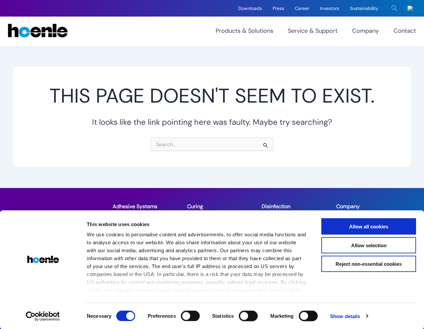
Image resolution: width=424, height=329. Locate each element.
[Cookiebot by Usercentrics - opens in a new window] (43, 316)
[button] (394, 8)
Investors (329, 8)
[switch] (190, 315)
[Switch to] (411, 8)
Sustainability (364, 8)
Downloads (250, 8)
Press (278, 8)
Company (365, 31)
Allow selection (369, 245)
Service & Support (313, 31)
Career (302, 8)
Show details (345, 316)
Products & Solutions (244, 31)
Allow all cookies (368, 226)
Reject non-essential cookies (369, 264)
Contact (405, 31)
